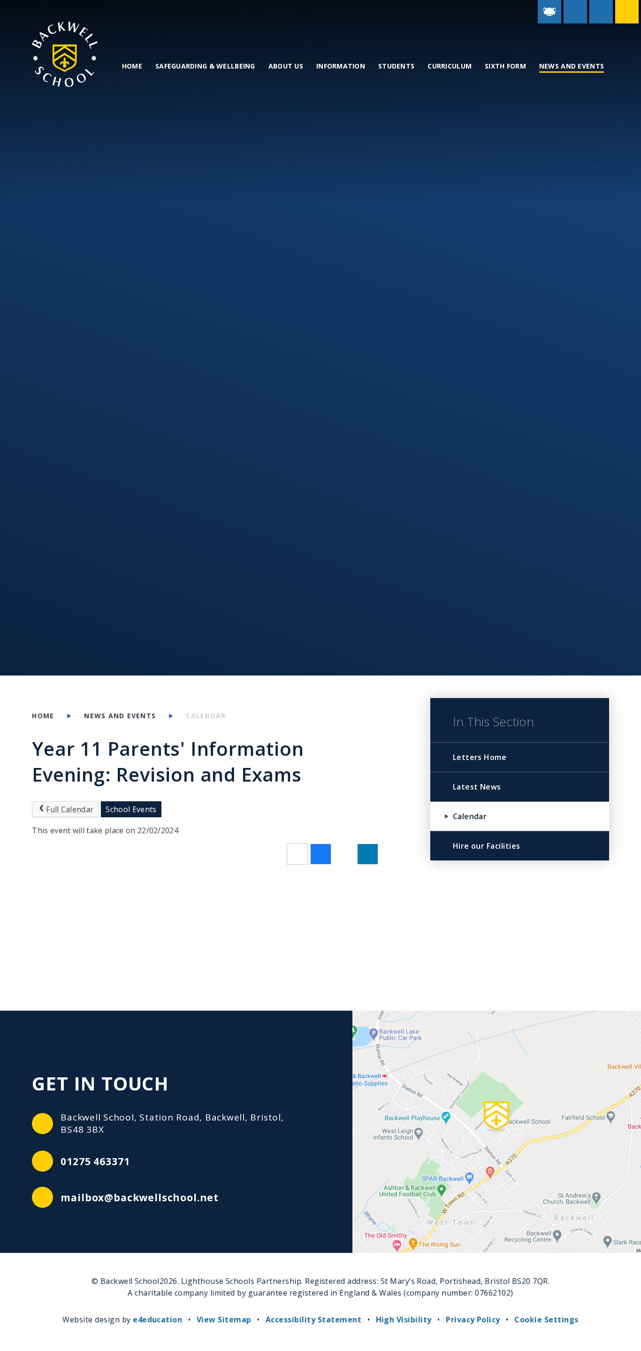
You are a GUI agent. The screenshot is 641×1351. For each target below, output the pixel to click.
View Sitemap (224, 1319)
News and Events (120, 715)
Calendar (206, 715)
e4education (157, 1319)
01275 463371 (95, 1161)
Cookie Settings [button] (546, 1319)
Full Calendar (69, 809)
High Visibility (404, 1319)
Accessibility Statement (313, 1319)
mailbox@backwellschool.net (140, 1197)
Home (43, 715)
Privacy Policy (473, 1319)
